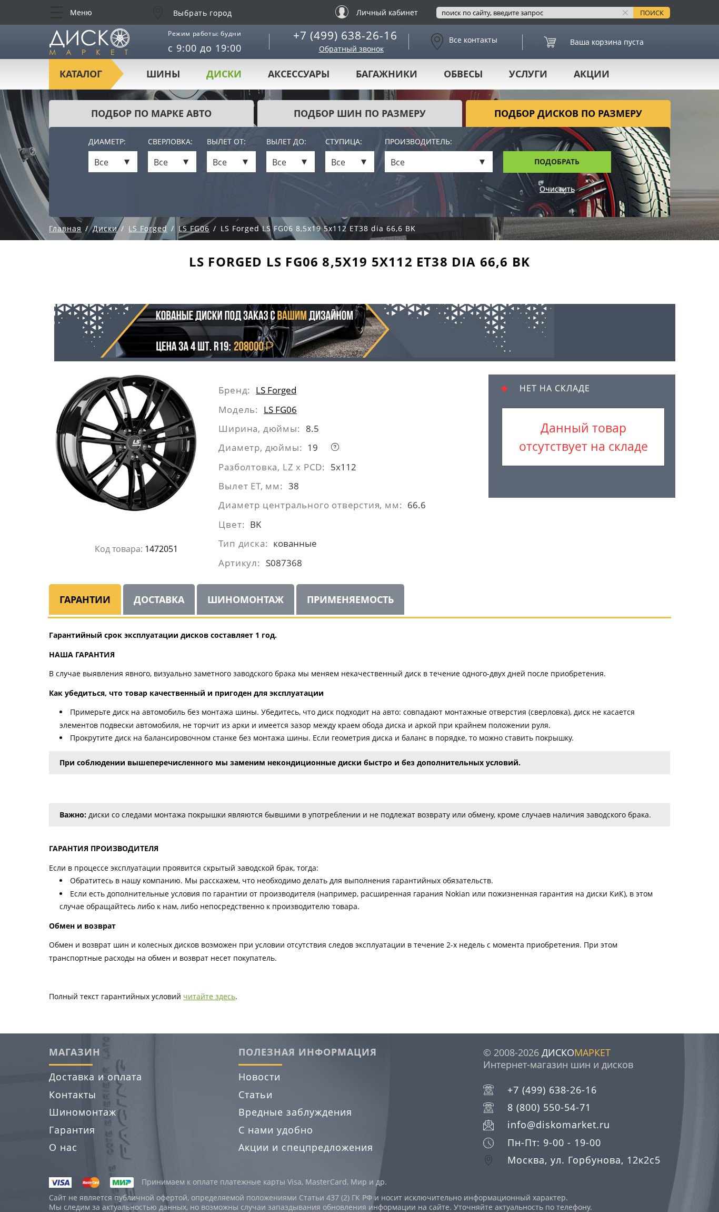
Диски (224, 73)
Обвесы (463, 73)
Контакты (72, 1094)
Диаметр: (107, 141)
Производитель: (418, 141)
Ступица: (343, 141)
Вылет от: (226, 141)
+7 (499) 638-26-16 (345, 35)
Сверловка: (170, 141)
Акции (592, 73)
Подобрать (557, 161)
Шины (163, 73)
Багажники (386, 73)
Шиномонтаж (82, 1112)
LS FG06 (280, 409)
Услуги (528, 73)
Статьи (255, 1094)
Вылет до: (286, 141)
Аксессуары (298, 73)
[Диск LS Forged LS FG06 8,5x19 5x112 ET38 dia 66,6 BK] (136, 447)
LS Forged (276, 390)
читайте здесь (209, 996)
